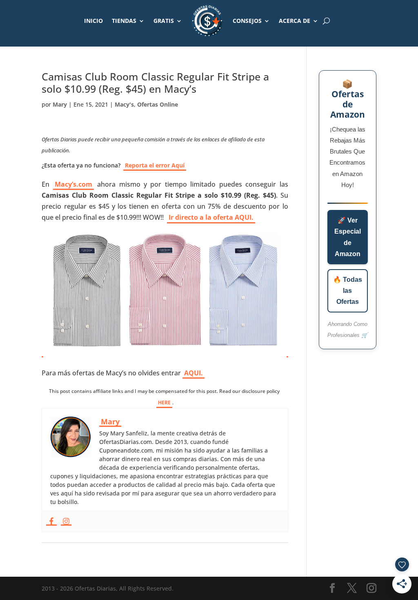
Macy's (124, 104)
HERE (164, 402)
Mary (60, 104)
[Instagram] (66, 521)
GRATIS (163, 21)
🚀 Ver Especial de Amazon (347, 237)
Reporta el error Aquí (155, 165)
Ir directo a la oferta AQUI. (211, 217)
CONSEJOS (247, 21)
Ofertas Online (157, 104)
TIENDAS (124, 21)
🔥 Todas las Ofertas (347, 290)
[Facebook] (51, 521)
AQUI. (193, 372)
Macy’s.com (73, 184)
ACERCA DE (294, 21)
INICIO (93, 21)
